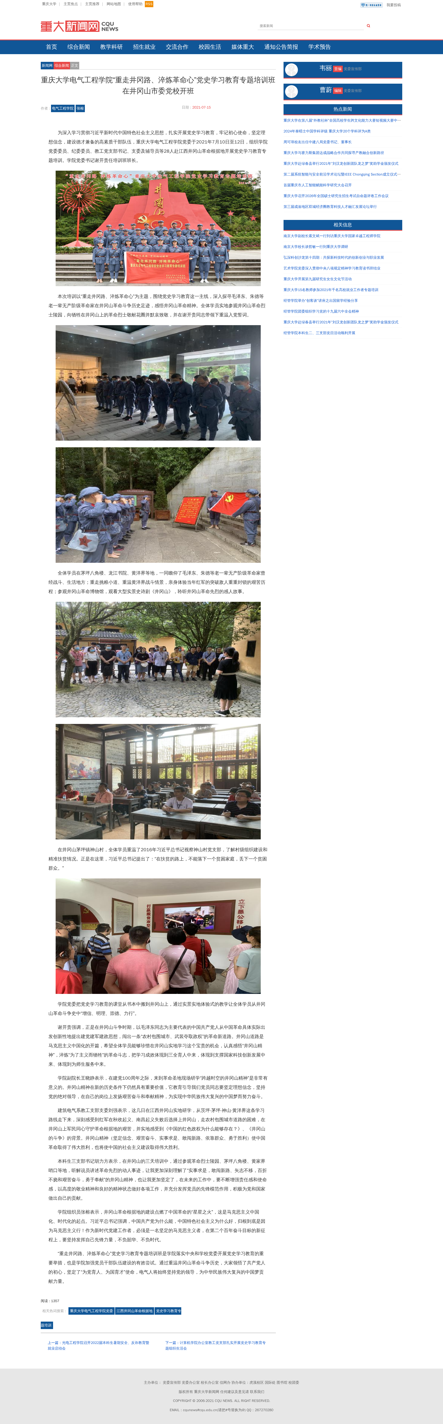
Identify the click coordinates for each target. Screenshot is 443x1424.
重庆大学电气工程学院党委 (91, 1311)
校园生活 (210, 47)
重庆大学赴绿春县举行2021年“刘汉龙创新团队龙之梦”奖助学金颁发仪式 (341, 163)
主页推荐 (92, 4)
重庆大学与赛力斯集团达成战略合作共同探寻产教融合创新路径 (334, 153)
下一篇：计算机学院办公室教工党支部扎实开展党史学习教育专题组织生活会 (215, 1346)
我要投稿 (394, 5)
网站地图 (114, 4)
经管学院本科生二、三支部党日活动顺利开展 (319, 333)
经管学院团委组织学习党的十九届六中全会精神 (321, 311)
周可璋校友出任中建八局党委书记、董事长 (318, 142)
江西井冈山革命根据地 (135, 1311)
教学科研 (111, 47)
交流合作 (177, 47)
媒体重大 (242, 47)
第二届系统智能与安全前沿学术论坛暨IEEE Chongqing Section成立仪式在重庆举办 (349, 174)
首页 (51, 47)
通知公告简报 (281, 47)
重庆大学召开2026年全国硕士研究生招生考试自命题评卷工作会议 (336, 196)
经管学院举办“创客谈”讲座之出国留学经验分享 (321, 300)
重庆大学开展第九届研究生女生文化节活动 (318, 279)
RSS (149, 4)
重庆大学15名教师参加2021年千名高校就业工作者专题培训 (331, 290)
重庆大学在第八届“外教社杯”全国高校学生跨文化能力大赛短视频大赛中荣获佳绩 (348, 120)
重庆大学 (49, 4)
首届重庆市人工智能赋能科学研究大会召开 (318, 185)
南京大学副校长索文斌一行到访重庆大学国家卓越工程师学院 (332, 236)
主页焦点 (71, 4)
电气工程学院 (63, 108)
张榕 (80, 108)
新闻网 (47, 65)
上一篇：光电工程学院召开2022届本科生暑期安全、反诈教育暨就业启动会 (98, 1346)
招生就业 (144, 47)
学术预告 (319, 47)
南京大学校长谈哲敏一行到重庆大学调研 (316, 247)
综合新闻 (78, 47)
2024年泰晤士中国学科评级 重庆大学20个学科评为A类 (327, 131)
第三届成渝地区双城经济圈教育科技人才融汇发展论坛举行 (330, 207)
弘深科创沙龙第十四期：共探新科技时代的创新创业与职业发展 (334, 257)
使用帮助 (135, 4)
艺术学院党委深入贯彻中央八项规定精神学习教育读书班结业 (332, 268)
